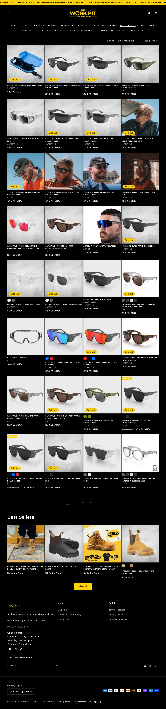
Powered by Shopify (33, 702)
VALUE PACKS (148, 25)
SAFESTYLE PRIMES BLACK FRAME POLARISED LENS (136, 422)
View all (83, 586)
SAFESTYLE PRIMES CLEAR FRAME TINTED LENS (100, 480)
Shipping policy (95, 702)
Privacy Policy (116, 614)
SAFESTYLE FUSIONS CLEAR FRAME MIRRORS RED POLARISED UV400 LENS (23, 247)
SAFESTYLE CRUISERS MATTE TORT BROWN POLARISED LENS (139, 359)
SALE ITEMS (28, 31)
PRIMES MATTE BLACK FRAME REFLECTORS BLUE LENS (63, 363)
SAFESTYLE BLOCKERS (16, 358)
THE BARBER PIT (104, 31)
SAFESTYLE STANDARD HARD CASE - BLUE (24, 85)
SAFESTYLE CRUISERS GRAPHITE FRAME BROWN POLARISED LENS (138, 305)
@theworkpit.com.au (33, 620)
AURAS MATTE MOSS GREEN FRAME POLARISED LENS (136, 86)
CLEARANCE (86, 31)
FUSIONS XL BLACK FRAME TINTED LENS (138, 246)
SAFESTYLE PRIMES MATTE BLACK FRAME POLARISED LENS (24, 480)
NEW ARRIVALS (50, 25)
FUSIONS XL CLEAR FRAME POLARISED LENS (63, 304)
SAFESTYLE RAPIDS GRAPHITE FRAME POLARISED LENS (99, 140)
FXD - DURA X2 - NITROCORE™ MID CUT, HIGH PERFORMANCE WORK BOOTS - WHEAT (101, 568)
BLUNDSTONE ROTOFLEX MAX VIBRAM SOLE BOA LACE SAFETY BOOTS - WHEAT (25, 568)
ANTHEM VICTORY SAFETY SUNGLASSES (99, 246)
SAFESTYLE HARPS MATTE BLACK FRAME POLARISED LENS (62, 194)
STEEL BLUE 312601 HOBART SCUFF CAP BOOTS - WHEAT (138, 572)
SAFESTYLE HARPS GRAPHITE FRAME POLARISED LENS (98, 194)
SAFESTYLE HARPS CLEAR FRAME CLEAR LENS (138, 194)
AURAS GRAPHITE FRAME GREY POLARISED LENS (25, 140)
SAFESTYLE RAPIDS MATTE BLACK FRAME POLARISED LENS (62, 140)
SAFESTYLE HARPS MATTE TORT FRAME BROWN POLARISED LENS (138, 140)
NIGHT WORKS (109, 25)
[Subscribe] (57, 665)
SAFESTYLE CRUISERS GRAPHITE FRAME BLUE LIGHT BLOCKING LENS (138, 480)
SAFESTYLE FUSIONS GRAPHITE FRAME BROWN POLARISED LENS (23, 417)
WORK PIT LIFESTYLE (65, 31)
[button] (10, 13)
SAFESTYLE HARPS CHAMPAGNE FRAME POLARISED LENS (23, 194)
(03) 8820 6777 (20, 626)
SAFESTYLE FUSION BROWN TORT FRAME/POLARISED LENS (59, 247)
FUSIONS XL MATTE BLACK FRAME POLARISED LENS (97, 301)
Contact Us (63, 619)
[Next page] (99, 502)
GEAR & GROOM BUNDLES (130, 31)
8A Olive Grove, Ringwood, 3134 (37, 614)
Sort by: (111, 41)
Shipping (62, 610)
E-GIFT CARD (44, 31)
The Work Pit (19, 702)
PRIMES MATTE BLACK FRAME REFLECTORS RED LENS (101, 363)
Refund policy (49, 702)
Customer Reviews (118, 619)
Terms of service (117, 610)
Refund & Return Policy (69, 614)
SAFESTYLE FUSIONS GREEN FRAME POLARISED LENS (98, 422)
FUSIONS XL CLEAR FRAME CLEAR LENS (23, 304)
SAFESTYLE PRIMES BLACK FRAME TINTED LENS (62, 480)
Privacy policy (64, 702)
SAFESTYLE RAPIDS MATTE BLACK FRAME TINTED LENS (100, 86)
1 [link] (67, 502)
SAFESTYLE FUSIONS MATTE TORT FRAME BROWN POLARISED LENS (62, 417)
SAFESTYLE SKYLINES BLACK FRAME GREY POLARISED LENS (63, 86)
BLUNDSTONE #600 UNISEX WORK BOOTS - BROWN (62, 568)
